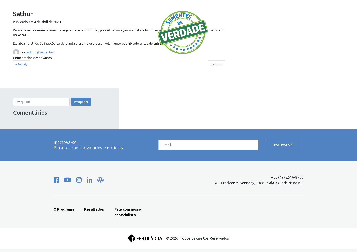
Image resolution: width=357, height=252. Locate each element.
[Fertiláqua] (147, 238)
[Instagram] (79, 179)
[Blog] (100, 179)
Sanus (215, 64)
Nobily (22, 64)
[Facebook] (56, 179)
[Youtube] (67, 179)
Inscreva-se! (283, 145)
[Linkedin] (89, 179)
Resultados (128, 22)
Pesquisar (81, 102)
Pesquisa (277, 22)
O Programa (79, 22)
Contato (233, 22)
